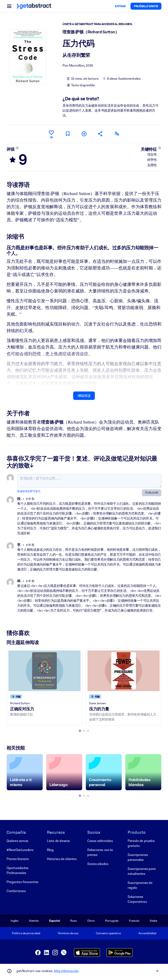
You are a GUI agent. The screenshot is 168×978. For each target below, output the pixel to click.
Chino (91, 920)
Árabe (153, 920)
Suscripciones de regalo (140, 885)
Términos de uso (68, 933)
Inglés (14, 920)
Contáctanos (16, 891)
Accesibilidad (147, 933)
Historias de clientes (62, 859)
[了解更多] (17, 148)
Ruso (73, 920)
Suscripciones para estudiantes (142, 871)
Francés (134, 920)
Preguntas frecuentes (22, 882)
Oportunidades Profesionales (17, 870)
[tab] (80, 731)
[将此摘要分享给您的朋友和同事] (100, 133)
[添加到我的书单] (84, 133)
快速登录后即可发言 (28, 491)
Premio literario (18, 859)
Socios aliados (97, 864)
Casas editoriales (100, 841)
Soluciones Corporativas (137, 899)
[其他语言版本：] (117, 133)
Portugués (112, 920)
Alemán (34, 920)
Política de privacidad (26, 933)
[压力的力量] (123, 670)
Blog (50, 850)
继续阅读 (84, 396)
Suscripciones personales (138, 857)
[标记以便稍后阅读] (68, 133)
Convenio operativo (108, 933)
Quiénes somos (17, 841)
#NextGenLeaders (20, 850)
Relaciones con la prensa (100, 852)
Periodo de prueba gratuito (141, 843)
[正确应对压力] (44, 670)
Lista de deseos (58, 841)
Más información (66, 971)
